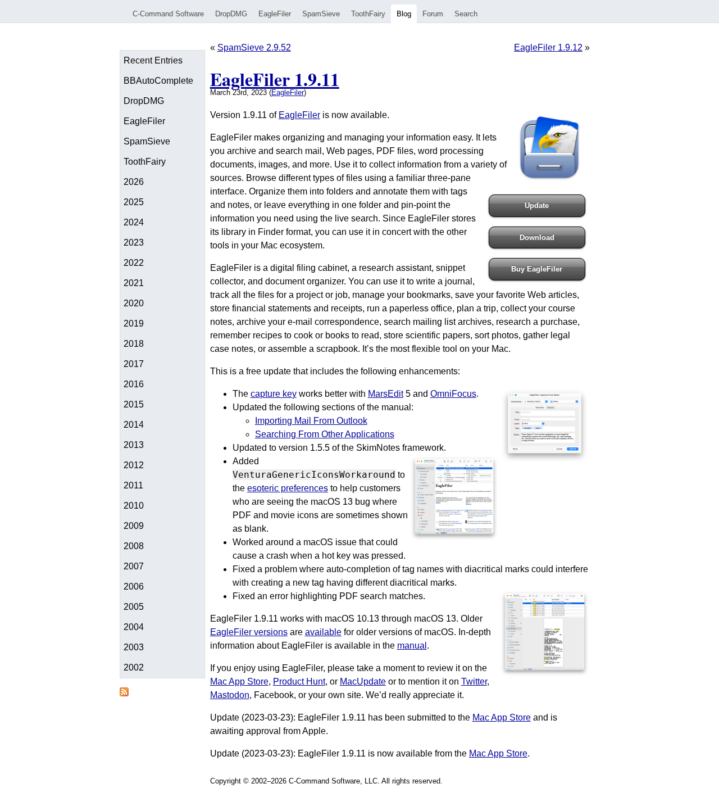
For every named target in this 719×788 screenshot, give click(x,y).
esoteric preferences (287, 488)
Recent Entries (153, 60)
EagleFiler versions (249, 632)
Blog (404, 14)
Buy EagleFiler (536, 269)
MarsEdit (385, 393)
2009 (134, 526)
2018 (134, 343)
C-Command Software (168, 14)
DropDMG (231, 14)
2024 (134, 222)
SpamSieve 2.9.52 (254, 47)
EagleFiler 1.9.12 (548, 47)
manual (412, 645)
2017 (134, 364)
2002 (134, 667)
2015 (134, 404)
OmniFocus (453, 393)
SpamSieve (321, 14)
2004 (134, 627)
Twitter (474, 681)
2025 (134, 202)
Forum (432, 14)
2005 (134, 607)
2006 (134, 586)
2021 (134, 283)
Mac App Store (239, 681)
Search (465, 14)
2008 (134, 546)
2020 (134, 303)
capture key (274, 393)
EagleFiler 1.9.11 (274, 79)
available (323, 632)
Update (537, 205)
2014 (134, 424)
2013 (134, 445)
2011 (133, 485)
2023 (134, 242)
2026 (134, 182)
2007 (134, 566)
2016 (134, 384)
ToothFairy (368, 14)
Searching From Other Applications (324, 434)
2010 (134, 505)
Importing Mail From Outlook (311, 420)
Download (537, 237)
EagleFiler (274, 14)
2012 (134, 465)
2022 (134, 263)
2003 (134, 647)
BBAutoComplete (158, 80)
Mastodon (229, 695)
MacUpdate (363, 681)
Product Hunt (299, 681)
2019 (134, 323)
